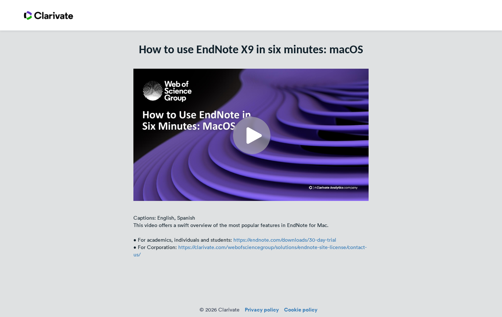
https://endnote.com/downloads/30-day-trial (284, 240)
